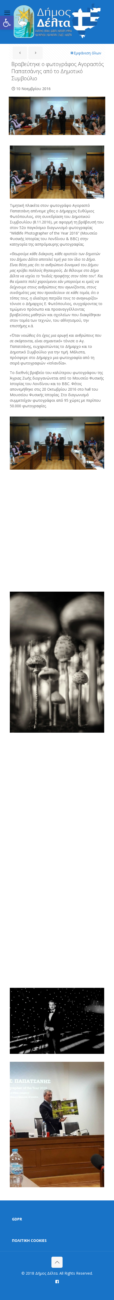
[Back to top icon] (57, 1262)
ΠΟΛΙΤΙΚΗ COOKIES (29, 1240)
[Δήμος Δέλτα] (57, 22)
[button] (7, 23)
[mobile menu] (7, 12)
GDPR (17, 1219)
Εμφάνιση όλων (87, 52)
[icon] (57, 1281)
